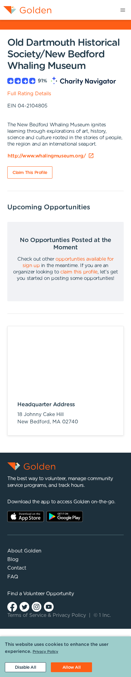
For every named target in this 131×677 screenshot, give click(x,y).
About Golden (24, 550)
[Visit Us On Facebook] (12, 606)
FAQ (12, 576)
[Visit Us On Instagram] (36, 606)
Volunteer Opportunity (48, 593)
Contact (16, 568)
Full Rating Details (29, 93)
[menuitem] (25, 10)
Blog (13, 559)
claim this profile (78, 272)
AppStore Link (25, 516)
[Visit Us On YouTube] (49, 606)
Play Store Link (64, 516)
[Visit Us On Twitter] (24, 606)
